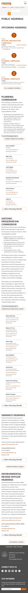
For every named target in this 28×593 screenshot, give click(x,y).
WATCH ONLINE (22, 45)
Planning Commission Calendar (14, 139)
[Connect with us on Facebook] (3, 571)
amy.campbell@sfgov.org (12, 149)
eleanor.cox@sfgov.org (11, 333)
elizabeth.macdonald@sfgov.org (14, 181)
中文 (8, 7)
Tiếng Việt (22, 7)
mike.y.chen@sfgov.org (11, 160)
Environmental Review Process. (11, 520)
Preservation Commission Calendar (12, 309)
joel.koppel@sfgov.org (11, 171)
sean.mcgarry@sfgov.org (12, 192)
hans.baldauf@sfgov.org (12, 359)
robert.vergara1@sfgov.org (12, 398)
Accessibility (12, 557)
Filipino (17, 7)
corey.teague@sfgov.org (8, 452)
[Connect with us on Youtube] (10, 571)
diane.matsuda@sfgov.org (12, 319)
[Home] (6, 3)
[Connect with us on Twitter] (6, 571)
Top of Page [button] (9, 546)
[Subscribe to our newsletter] (20, 571)
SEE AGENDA (6, 49)
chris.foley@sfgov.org (11, 346)
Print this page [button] (17, 546)
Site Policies (12, 555)
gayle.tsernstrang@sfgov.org (13, 386)
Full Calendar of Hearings (12, 88)
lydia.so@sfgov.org (10, 203)
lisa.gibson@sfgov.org (8, 528)
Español (12, 7)
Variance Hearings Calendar (14, 466)
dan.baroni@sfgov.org (11, 372)
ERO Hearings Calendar (16, 542)
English (4, 7)
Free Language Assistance (15, 559)
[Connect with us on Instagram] (16, 571)
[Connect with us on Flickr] (13, 571)
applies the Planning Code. (9, 444)
